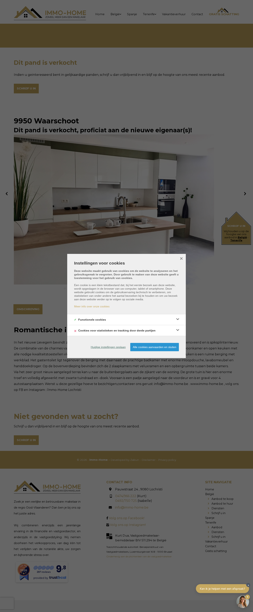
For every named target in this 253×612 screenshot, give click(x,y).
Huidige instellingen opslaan (108, 347)
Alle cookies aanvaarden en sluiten (154, 347)
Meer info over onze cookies (92, 306)
